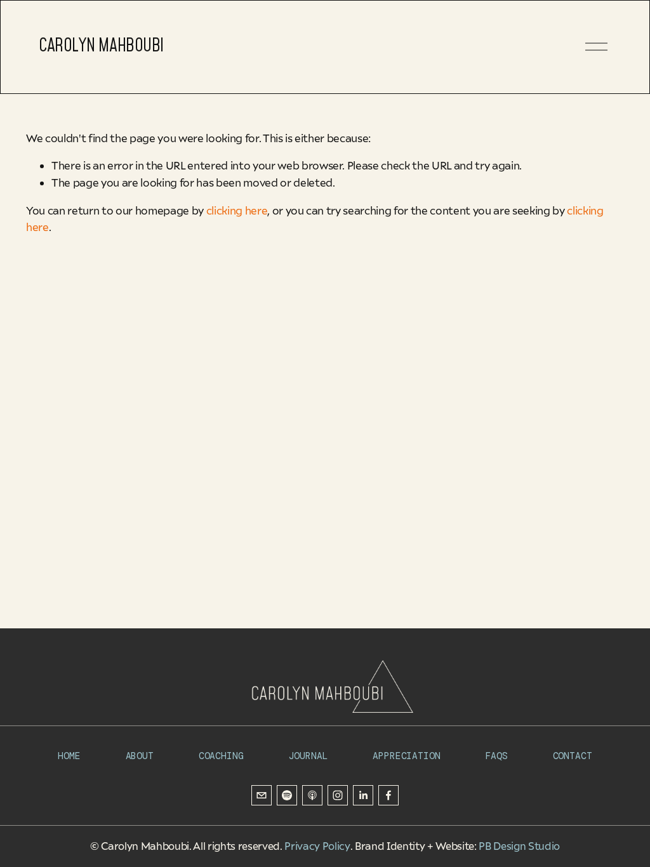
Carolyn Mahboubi (101, 46)
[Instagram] (338, 795)
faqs (496, 757)
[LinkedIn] (363, 795)
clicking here (237, 210)
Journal (308, 757)
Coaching (221, 757)
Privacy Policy (317, 846)
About (140, 757)
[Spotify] (287, 795)
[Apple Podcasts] (312, 795)
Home (69, 757)
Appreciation (406, 757)
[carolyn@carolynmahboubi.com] (261, 795)
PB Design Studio (519, 846)
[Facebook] (388, 795)
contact (572, 757)
